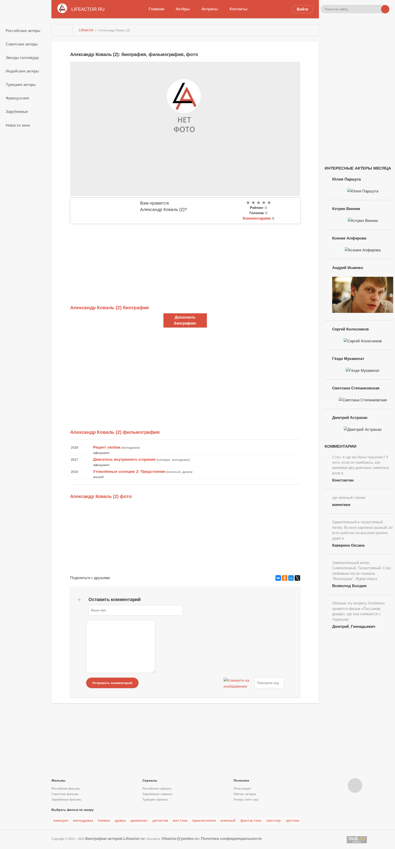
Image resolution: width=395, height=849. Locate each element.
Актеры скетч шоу (246, 799)
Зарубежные (17, 111)
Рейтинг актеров (245, 794)
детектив (160, 820)
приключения (204, 820)
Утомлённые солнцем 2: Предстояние (129, 471)
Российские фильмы (65, 788)
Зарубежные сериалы (157, 794)
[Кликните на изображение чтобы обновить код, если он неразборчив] (238, 683)
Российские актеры (23, 30)
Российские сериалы (156, 788)
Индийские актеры (22, 71)
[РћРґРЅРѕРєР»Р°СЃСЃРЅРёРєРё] (284, 578)
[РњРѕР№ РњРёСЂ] (291, 578)
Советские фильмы (64, 794)
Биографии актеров (104, 838)
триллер (273, 820)
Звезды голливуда (22, 57)
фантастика (250, 820)
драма (120, 820)
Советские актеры (22, 44)
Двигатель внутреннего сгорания (124, 459)
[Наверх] (355, 785)
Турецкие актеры (21, 84)
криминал (139, 820)
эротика (292, 820)
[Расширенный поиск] (377, 9)
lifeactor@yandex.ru (180, 838)
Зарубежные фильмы (66, 799)
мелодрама (83, 820)
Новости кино (18, 125)
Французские (17, 98)
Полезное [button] (241, 780)
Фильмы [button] (58, 780)
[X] (297, 578)
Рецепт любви (106, 447)
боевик (104, 820)
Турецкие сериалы (155, 799)
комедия (60, 820)
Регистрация (242, 788)
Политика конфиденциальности (231, 838)
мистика (180, 820)
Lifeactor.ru (133, 838)
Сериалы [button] (149, 780)
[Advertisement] (185, 258)
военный (228, 820)
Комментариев (256, 218)
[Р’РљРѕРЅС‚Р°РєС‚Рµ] (278, 578)
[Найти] (385, 9)
